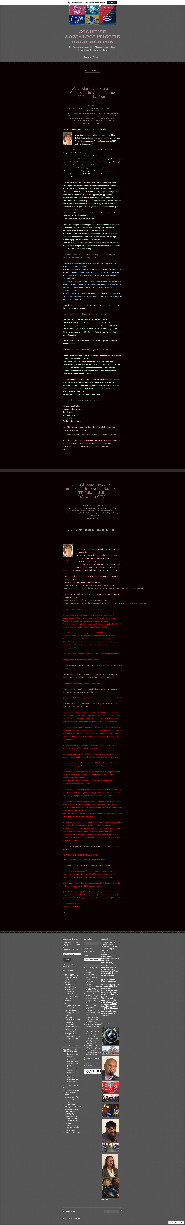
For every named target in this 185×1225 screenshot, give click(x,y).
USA (117, 1008)
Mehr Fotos (104, 1199)
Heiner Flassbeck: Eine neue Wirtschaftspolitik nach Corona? (72, 1101)
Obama (103, 992)
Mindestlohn (104, 984)
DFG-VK (110, 954)
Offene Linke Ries (89, 118)
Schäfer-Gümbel (103, 513)
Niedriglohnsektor (107, 990)
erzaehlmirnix (69, 1040)
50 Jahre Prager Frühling (72, 1090)
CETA (72, 108)
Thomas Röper (111, 1006)
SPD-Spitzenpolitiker (92, 515)
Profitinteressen (109, 118)
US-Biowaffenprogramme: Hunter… (74, 1072)
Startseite (87, 57)
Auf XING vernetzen (69, 1211)
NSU (117, 990)
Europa (81, 108)
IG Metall (107, 973)
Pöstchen (82, 513)
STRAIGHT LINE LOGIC (72, 1012)
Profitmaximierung (91, 513)
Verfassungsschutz (109, 1010)
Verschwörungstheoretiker (109, 1011)
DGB (113, 955)
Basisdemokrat (69, 1022)
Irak (111, 973)
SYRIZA (103, 1006)
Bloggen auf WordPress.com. (72, 1218)
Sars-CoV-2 (111, 1000)
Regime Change (105, 994)
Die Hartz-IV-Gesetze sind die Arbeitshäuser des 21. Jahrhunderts (73, 1106)
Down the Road (69, 974)
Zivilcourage (90, 110)
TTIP (103, 1008)
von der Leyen (105, 1013)
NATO (113, 986)
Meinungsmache (110, 982)
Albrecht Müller (109, 946)
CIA (113, 953)
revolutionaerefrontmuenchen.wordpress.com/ (78, 1010)
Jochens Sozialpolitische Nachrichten (92, 36)
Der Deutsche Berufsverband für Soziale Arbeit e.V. (93, 995)
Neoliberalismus (106, 988)
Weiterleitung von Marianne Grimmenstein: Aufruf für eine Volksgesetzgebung (92, 93)
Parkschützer (90, 1045)
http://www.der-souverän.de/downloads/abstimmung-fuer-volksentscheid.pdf (91, 434)
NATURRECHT (79, 118)
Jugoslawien (108, 977)
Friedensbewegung (106, 964)
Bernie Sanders (91, 113)
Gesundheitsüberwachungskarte (108, 967)
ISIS (114, 973)
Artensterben (82, 113)
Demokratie (104, 113)
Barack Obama (105, 953)
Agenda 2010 (106, 944)
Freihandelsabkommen (74, 116)
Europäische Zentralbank (110, 958)
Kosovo (109, 979)
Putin (114, 992)
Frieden (86, 108)
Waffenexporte (111, 108)
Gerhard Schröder (107, 966)
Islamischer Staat (106, 975)
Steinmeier (106, 1004)
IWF (113, 975)
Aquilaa (67, 981)
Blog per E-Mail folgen (70, 939)
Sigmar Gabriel (112, 513)
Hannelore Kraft (85, 510)
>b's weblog (89, 967)
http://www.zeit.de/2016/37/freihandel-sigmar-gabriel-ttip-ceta (86, 865)
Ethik (76, 108)
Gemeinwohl (85, 116)
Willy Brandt (112, 1013)
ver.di (102, 1010)
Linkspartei (104, 982)
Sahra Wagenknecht (107, 997)
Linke (114, 981)
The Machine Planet (71, 982)
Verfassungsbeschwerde (100, 138)
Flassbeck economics (92, 1017)
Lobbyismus (92, 108)
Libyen (110, 981)
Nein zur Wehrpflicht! (71, 976)
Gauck (113, 964)
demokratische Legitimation (108, 508)
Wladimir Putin (105, 1015)
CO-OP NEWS (69, 991)
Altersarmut (104, 949)
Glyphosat (100, 116)
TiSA (89, 120)
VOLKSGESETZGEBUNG (98, 120)
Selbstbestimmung (75, 120)
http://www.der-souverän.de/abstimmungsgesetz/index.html (85, 350)
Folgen (67, 959)
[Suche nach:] (91, 943)
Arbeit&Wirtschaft (91, 976)
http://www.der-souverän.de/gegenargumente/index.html (84, 314)
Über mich (97, 57)
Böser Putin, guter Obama (73, 1132)
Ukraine (113, 1008)
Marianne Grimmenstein (106, 510)
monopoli (68, 1014)
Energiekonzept (113, 113)
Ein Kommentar (93, 518)
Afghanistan (110, 942)
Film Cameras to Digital (72, 1038)
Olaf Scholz (109, 992)
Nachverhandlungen (73, 513)
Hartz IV (112, 971)
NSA (114, 990)
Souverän (84, 120)
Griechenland (109, 969)
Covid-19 (104, 955)
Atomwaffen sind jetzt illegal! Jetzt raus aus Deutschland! (71, 1111)
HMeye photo (69, 993)
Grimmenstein (108, 116)
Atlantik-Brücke (112, 951)
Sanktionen (104, 1000)
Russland (114, 994)
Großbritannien (104, 971)
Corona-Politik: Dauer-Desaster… (72, 1065)
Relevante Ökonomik (71, 995)
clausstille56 (68, 1000)
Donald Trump (106, 956)
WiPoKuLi (68, 1015)
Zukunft (96, 110)
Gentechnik (93, 116)
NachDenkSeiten (101, 108)
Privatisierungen (99, 118)
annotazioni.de (90, 974)
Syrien (113, 1003)
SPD (105, 505)
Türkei (107, 1008)
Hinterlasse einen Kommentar (94, 123)
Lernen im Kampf (70, 1021)
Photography (69, 1041)
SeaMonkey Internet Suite (73, 1005)
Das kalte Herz (69, 1024)
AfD (102, 943)
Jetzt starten (111, 2)
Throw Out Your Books (71, 1033)
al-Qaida (113, 944)
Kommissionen (94, 510)
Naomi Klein (105, 987)
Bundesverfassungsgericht (87, 508)
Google (103, 969)
